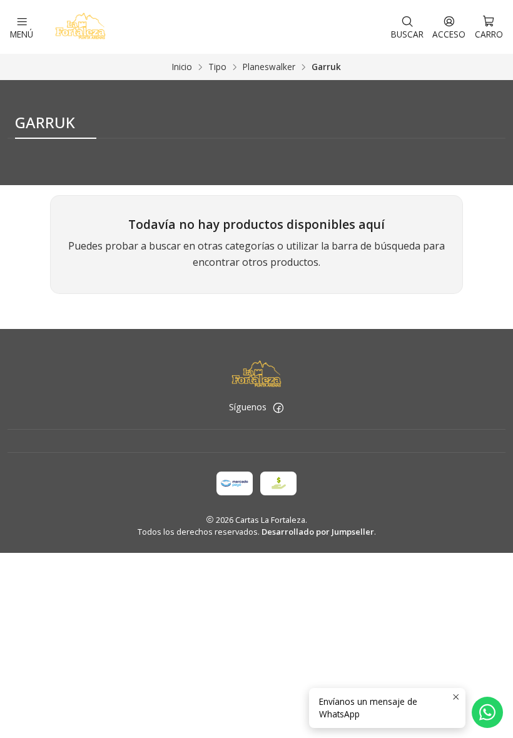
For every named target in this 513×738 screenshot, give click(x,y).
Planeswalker (269, 67)
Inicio (182, 67)
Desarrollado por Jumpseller (318, 531)
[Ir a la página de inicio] (80, 27)
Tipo (217, 67)
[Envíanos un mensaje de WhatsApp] (487, 712)
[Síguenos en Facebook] (278, 408)
